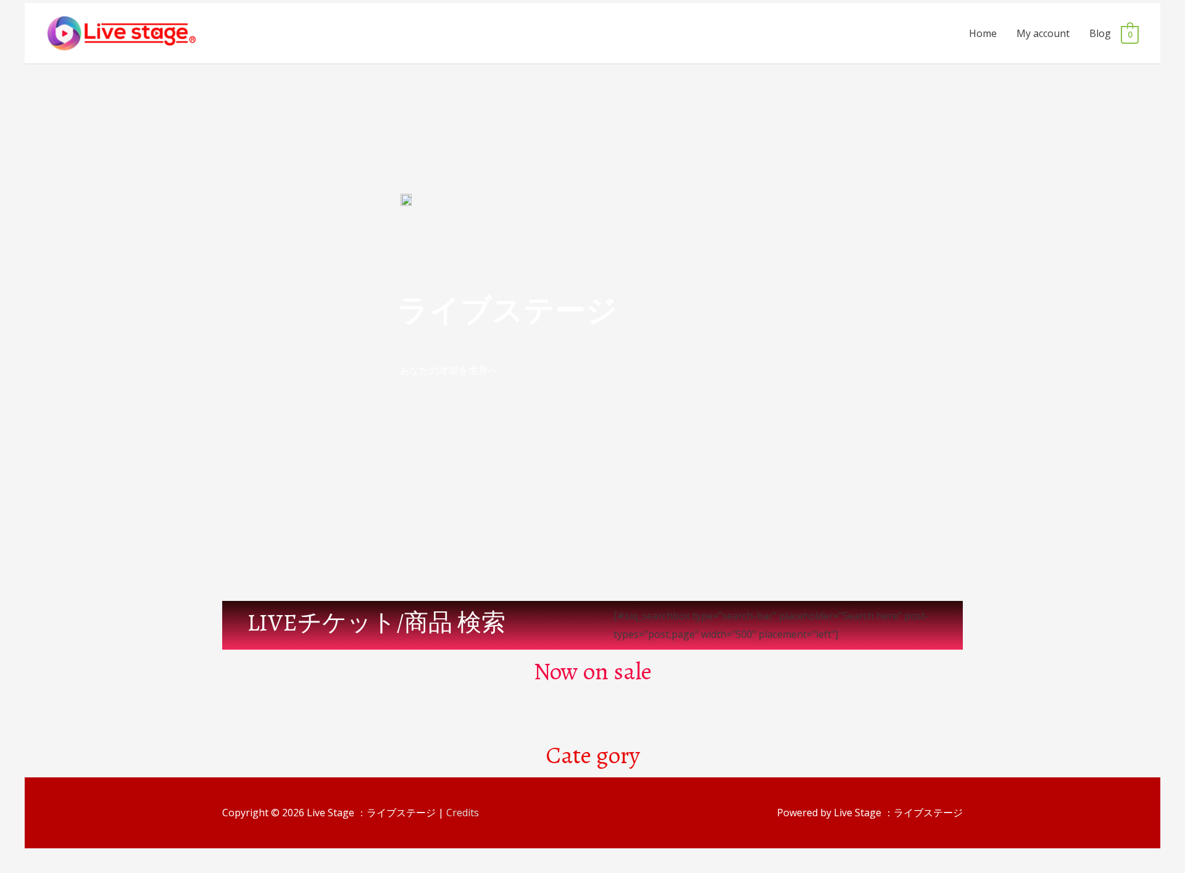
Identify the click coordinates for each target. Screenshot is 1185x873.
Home (983, 33)
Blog (1100, 33)
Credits (462, 812)
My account (1043, 33)
